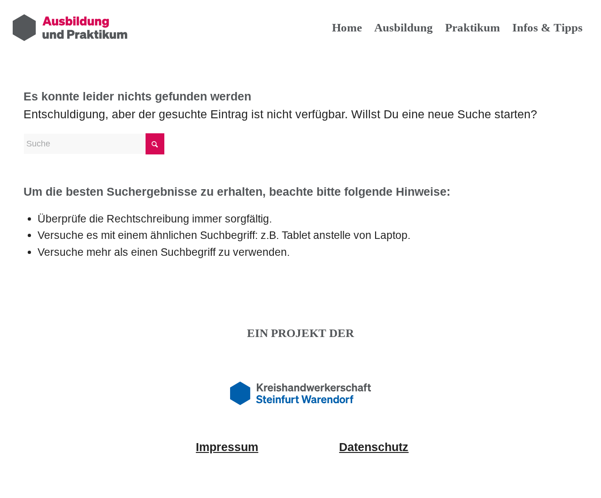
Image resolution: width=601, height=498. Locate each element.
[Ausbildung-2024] (70, 27)
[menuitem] (347, 27)
